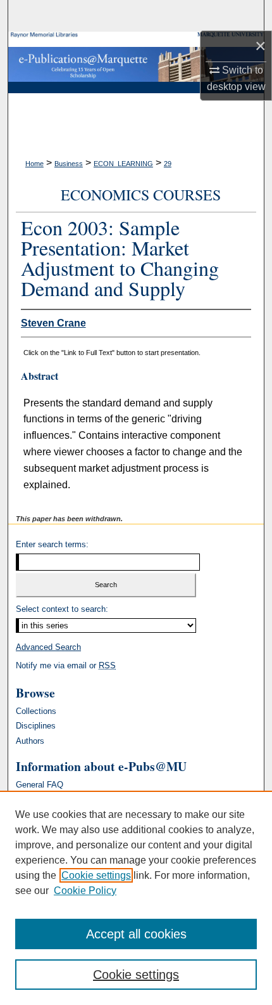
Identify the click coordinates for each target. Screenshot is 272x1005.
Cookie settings (96, 875)
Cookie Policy (85, 890)
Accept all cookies (136, 934)
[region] (136, 898)
